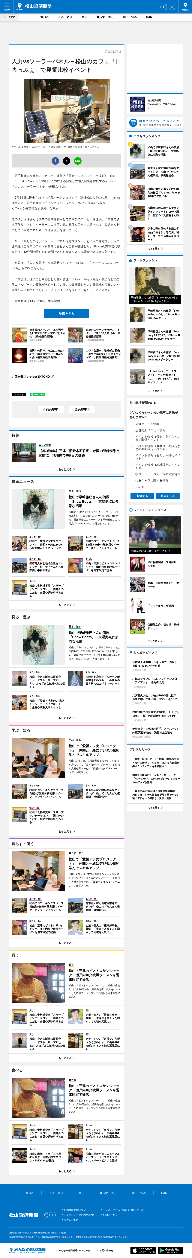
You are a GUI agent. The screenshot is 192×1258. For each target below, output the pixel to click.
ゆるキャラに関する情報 (151, 480)
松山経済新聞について (76, 1209)
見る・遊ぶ (65, 17)
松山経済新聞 (34, 6)
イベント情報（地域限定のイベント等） (157, 466)
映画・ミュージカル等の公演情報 (157, 474)
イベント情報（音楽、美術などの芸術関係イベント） (157, 438)
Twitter (172, 7)
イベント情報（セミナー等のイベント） (157, 457)
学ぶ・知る (130, 17)
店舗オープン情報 (147, 424)
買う (84, 17)
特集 (149, 17)
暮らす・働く (105, 17)
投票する (142, 495)
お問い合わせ (110, 1214)
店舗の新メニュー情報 (150, 430)
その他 (139, 486)
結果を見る (168, 495)
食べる (44, 17)
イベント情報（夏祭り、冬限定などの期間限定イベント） (157, 447)
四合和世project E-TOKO (32, 376)
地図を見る (66, 313)
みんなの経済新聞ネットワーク (27, 1250)
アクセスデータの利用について (81, 1214)
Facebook (163, 7)
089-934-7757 (22, 181)
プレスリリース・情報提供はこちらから (125, 1209)
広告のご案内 (71, 1219)
